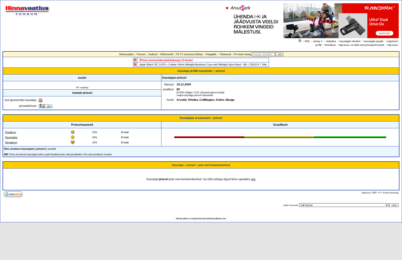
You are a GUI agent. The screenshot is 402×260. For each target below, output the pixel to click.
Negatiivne (11, 142)
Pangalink (211, 54)
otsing (316, 41)
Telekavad (225, 54)
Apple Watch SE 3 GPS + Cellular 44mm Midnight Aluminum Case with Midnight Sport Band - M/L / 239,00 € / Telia (203, 64)
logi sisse (393, 45)
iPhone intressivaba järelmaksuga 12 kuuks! (166, 60)
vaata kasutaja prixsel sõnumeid (195, 95)
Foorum (141, 54)
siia (253, 179)
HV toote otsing (242, 54)
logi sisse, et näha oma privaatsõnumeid (361, 45)
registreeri (392, 41)
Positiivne (10, 132)
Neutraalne (11, 137)
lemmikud (330, 45)
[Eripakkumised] (135, 60)
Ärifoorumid (166, 54)
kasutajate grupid (373, 41)
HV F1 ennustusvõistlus (189, 54)
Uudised (152, 54)
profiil (318, 45)
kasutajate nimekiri (349, 41)
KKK (307, 41)
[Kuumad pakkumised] (135, 64)
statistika (331, 41)
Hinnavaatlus (126, 54)
